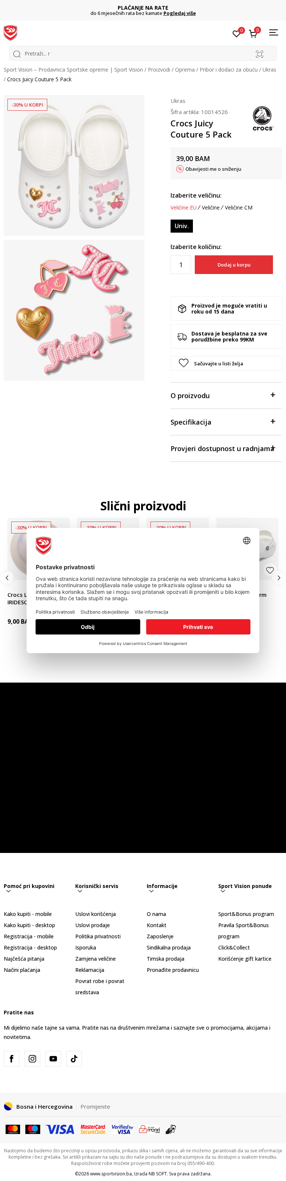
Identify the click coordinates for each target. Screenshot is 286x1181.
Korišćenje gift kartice (244, 958)
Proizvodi (159, 69)
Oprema (185, 69)
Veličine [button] (211, 208)
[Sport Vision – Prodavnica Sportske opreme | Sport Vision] (10, 32)
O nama (156, 913)
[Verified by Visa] (122, 1129)
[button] (226, 363)
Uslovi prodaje (92, 925)
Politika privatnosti (98, 936)
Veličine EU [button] (184, 208)
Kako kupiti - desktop (29, 925)
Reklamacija (89, 969)
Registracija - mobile (29, 936)
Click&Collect (234, 947)
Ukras (269, 69)
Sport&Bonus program (246, 913)
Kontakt (156, 925)
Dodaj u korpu (234, 264)
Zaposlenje (160, 936)
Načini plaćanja (22, 969)
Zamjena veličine (95, 958)
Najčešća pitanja (24, 958)
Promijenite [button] (95, 1106)
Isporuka (85, 947)
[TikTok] (74, 1058)
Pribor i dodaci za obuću (229, 69)
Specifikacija (191, 422)
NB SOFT (158, 1174)
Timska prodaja (165, 958)
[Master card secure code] (93, 1129)
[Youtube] (53, 1058)
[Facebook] (11, 1058)
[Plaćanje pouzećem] (171, 1129)
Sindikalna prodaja (169, 947)
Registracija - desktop (30, 947)
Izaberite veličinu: (196, 195)
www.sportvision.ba (111, 1174)
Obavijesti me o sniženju (213, 169)
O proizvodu (190, 395)
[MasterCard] (13, 1129)
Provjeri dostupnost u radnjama (222, 448)
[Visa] (60, 1129)
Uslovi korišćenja (95, 913)
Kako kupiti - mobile (28, 913)
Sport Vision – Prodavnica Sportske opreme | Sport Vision (73, 69)
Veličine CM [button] (238, 208)
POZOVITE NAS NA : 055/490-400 (156, 7)
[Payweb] (150, 1129)
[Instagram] (32, 1058)
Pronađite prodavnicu (173, 969)
